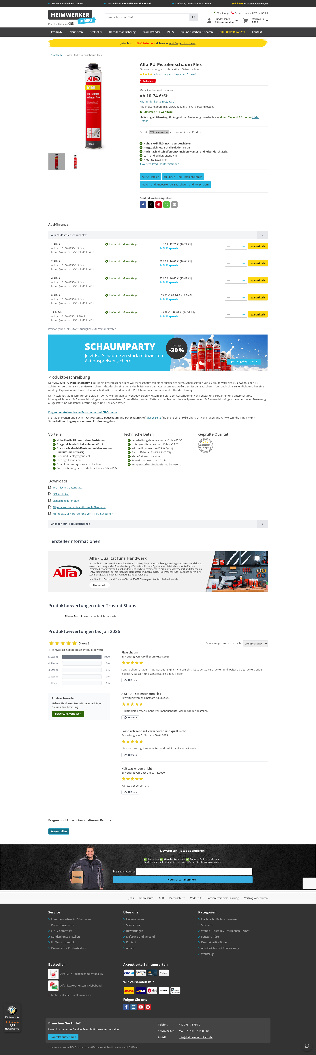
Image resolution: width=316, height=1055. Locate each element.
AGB (161, 898)
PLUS (170, 32)
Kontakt (257, 32)
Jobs (131, 898)
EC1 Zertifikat (61, 494)
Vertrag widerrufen (256, 898)
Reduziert (148, 81)
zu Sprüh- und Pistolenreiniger (183, 177)
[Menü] (18, 1006)
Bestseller (96, 32)
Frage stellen (59, 831)
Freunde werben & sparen (197, 32)
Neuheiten (76, 32)
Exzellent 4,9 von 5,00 (256, 3)
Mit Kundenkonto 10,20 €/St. (157, 101)
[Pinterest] (148, 1007)
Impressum (146, 898)
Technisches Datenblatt (67, 487)
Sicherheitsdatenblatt (66, 500)
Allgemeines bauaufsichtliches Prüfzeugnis (79, 507)
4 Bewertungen (162, 74)
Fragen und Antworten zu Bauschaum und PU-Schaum (175, 184)
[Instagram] (133, 1007)
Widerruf (195, 898)
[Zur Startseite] (72, 18)
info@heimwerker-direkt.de (195, 1037)
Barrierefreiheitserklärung (223, 898)
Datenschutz (177, 898)
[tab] (158, 235)
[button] (143, 204)
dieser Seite (153, 417)
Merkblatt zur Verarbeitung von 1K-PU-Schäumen (83, 513)
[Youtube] (141, 1007)
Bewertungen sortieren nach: (224, 643)
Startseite (57, 55)
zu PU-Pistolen (150, 177)
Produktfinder (151, 32)
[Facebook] (126, 1007)
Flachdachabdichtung (122, 32)
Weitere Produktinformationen (160, 164)
